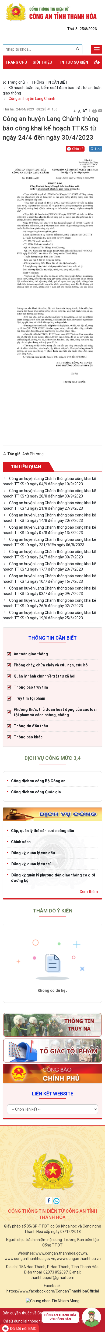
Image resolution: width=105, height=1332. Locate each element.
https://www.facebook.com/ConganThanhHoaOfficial (52, 1291)
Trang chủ (16, 62)
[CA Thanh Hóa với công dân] (71, 1318)
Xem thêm (89, 891)
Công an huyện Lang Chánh (32, 98)
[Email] (100, 110)
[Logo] (52, 11)
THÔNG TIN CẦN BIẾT (50, 82)
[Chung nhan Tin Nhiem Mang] (52, 1300)
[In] (94, 110)
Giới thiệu (42, 62)
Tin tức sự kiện (73, 62)
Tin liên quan (26, 466)
